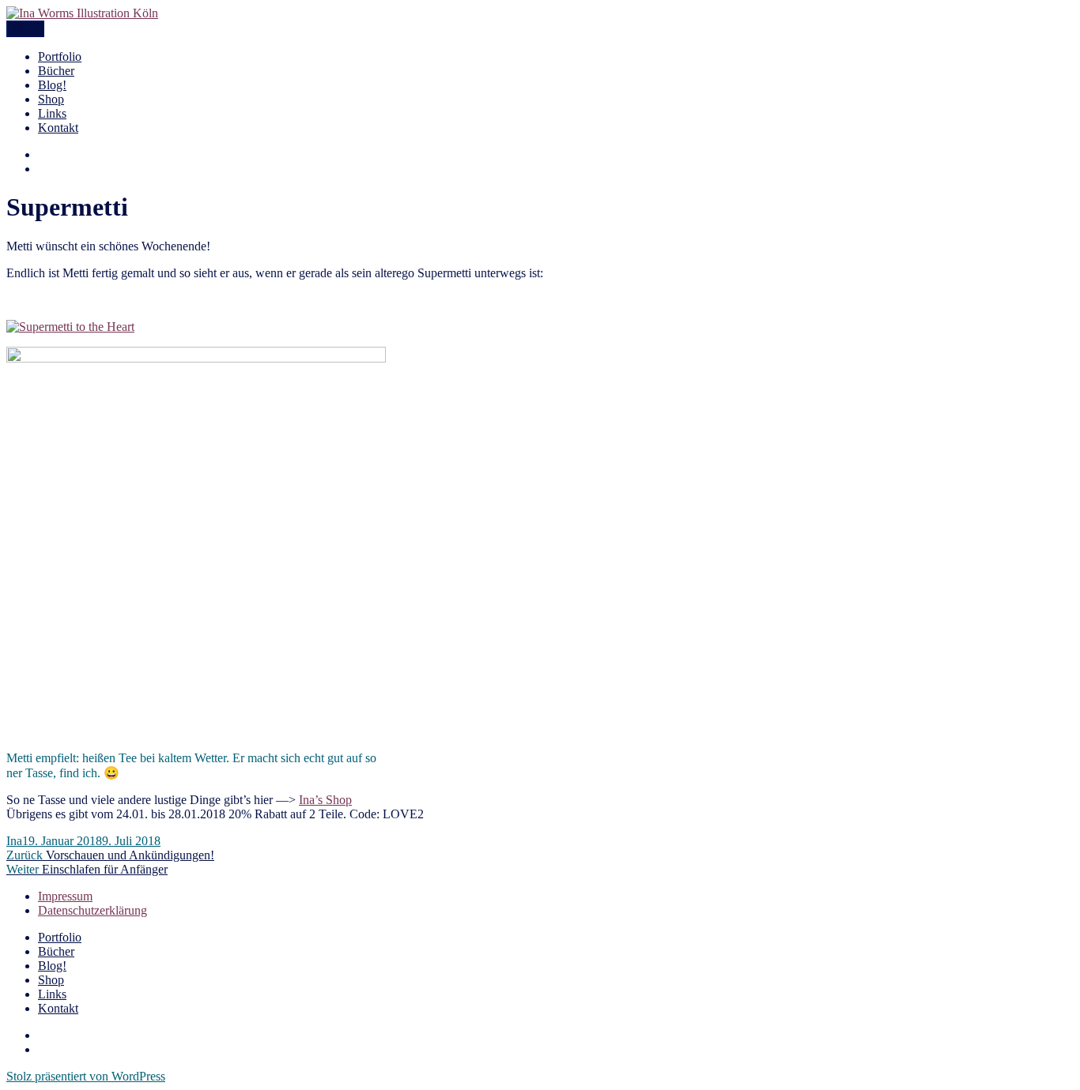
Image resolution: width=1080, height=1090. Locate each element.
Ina (14, 841)
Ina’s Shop (325, 799)
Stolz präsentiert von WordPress (85, 1076)
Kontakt (58, 127)
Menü (25, 29)
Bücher (56, 70)
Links (52, 113)
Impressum (65, 896)
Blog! (52, 85)
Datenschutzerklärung (92, 910)
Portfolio (59, 56)
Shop (51, 99)
